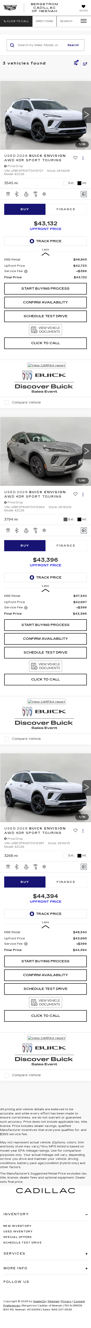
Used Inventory (18, 1231)
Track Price (49, 241)
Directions (44, 21)
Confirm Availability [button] (45, 302)
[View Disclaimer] (44, 194)
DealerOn (39, 1301)
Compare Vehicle (26, 402)
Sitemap (53, 1301)
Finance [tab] (66, 209)
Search (73, 45)
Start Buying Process (45, 289)
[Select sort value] (83, 64)
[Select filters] (76, 63)
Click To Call (45, 343)
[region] (45, 268)
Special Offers (17, 1237)
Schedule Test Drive (46, 316)
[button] (16, 21)
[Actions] (83, 158)
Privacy (66, 1301)
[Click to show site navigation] (82, 21)
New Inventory (17, 1226)
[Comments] (84, 194)
